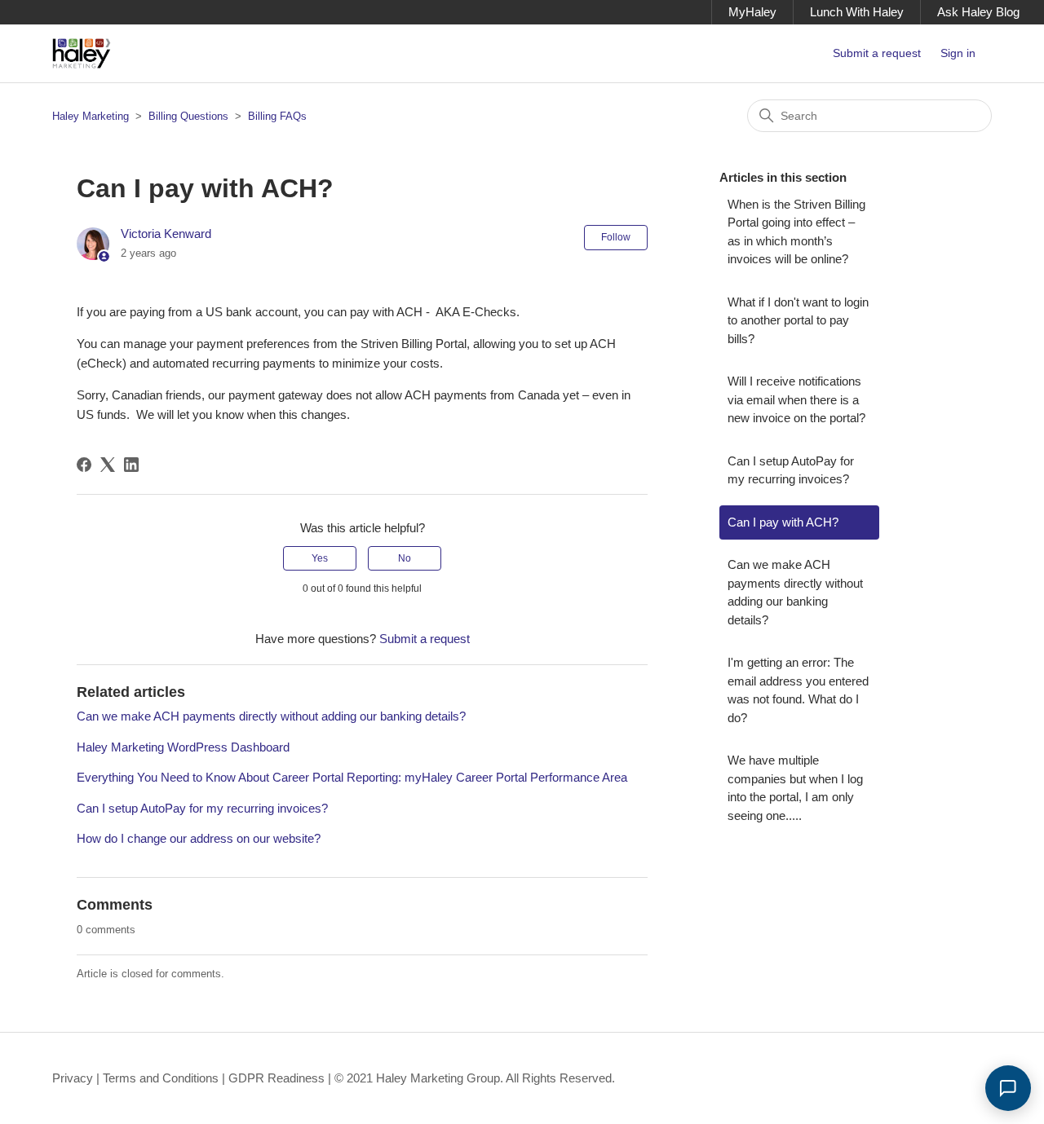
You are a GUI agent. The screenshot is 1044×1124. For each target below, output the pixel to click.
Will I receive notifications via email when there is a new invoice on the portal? (796, 399)
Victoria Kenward (166, 233)
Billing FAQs (277, 116)
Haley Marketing (90, 116)
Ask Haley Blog (978, 12)
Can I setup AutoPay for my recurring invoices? (202, 808)
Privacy (72, 1078)
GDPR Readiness (276, 1078)
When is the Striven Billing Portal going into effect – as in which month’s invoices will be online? (796, 232)
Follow (615, 237)
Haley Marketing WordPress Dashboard (183, 747)
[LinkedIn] (131, 464)
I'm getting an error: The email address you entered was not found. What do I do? (798, 690)
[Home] (81, 53)
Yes (320, 558)
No (404, 558)
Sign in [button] (957, 53)
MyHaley (752, 12)
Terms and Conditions (161, 1078)
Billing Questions (188, 116)
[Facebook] (84, 464)
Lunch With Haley (857, 12)
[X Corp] (107, 464)
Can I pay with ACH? (783, 522)
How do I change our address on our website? (199, 838)
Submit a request (877, 53)
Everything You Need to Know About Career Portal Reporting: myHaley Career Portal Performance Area (352, 777)
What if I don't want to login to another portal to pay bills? (798, 320)
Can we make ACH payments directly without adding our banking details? (271, 716)
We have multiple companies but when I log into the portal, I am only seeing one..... (795, 787)
